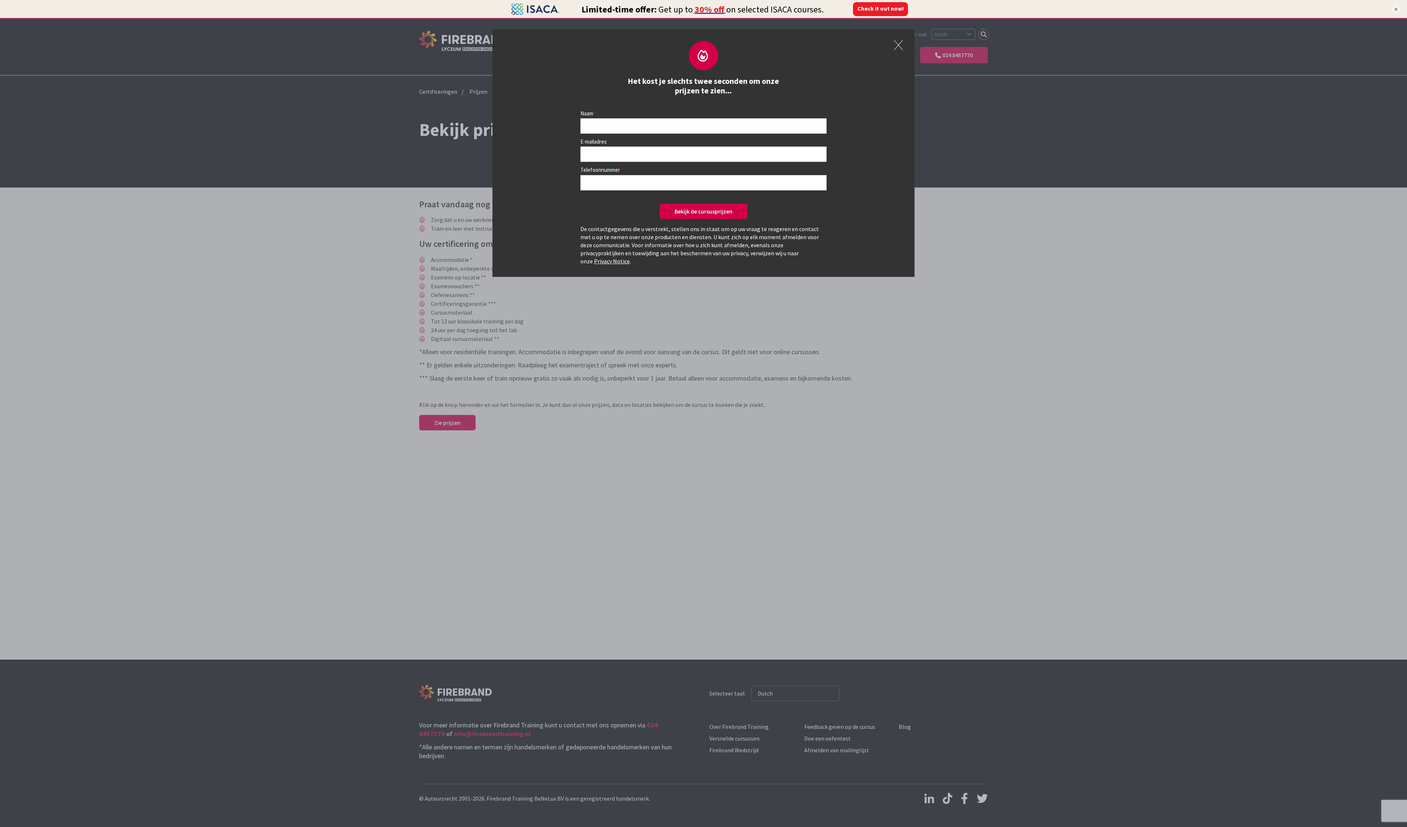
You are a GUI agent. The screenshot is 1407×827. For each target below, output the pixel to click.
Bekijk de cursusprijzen (703, 211)
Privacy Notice (612, 261)
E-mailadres (593, 141)
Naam (586, 113)
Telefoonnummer (600, 169)
